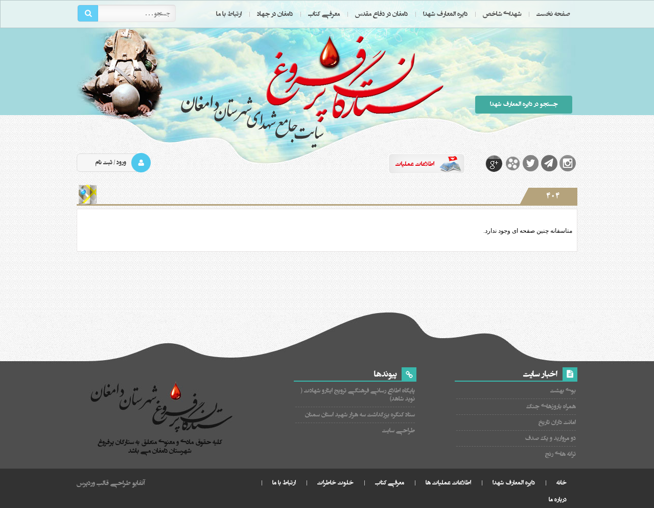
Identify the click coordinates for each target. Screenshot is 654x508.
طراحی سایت (398, 430)
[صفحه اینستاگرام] (567, 163)
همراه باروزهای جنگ (551, 406)
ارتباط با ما (229, 14)
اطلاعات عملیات (414, 164)
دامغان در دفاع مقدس (381, 14)
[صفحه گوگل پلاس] (494, 163)
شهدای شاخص (502, 14)
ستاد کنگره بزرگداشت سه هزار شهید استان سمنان (360, 415)
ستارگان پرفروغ (312, 90)
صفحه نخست (553, 14)
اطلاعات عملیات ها (448, 483)
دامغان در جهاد (275, 14)
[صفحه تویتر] (531, 163)
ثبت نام (104, 162)
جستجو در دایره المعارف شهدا (524, 104)
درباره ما (558, 499)
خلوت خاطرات (335, 483)
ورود (121, 162)
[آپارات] (512, 163)
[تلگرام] (549, 163)
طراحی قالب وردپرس (104, 483)
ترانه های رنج (560, 454)
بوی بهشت (563, 390)
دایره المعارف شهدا (445, 14)
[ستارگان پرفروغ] (162, 408)
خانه (561, 483)
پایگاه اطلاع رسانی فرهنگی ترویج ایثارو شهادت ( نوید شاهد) (358, 395)
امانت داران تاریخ (557, 422)
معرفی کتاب (324, 14)
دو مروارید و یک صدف (550, 438)
